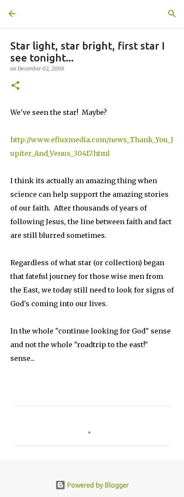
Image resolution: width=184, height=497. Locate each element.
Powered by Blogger (97, 485)
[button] (15, 86)
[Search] (172, 13)
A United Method (51, 14)
